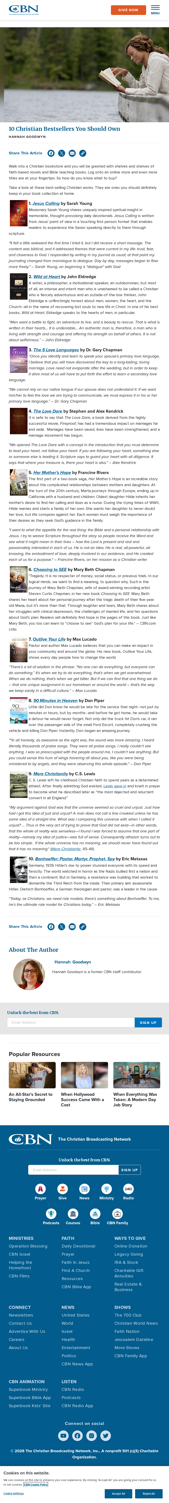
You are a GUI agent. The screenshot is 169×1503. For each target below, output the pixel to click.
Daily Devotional (78, 1246)
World (67, 1323)
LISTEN (69, 1381)
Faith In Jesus (76, 1262)
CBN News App (77, 1364)
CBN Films (19, 1276)
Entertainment (76, 1347)
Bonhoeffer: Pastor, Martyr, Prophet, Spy (75, 858)
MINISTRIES (21, 1238)
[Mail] (72, 153)
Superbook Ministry (28, 1389)
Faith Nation (127, 1331)
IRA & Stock (126, 1262)
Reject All (149, 1494)
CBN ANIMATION (27, 1381)
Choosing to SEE (50, 569)
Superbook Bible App (30, 1397)
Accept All (118, 1494)
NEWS (68, 1307)
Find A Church (76, 1270)
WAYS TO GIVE (130, 1238)
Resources (72, 1278)
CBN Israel (19, 1254)
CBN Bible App (76, 1287)
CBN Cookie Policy (36, 1485)
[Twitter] (61, 153)
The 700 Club (127, 1315)
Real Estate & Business (128, 1287)
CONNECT (20, 1307)
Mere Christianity (50, 773)
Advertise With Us (27, 1331)
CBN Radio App (77, 1405)
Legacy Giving (128, 1254)
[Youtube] (63, 1435)
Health (68, 1339)
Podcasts (71, 1397)
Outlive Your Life (49, 639)
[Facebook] (51, 153)
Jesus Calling (46, 203)
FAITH (68, 1238)
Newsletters (21, 1315)
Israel (67, 1331)
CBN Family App (130, 1356)
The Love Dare (47, 411)
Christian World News (136, 1323)
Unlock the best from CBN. (33, 1012)
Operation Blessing (28, 1246)
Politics (69, 1356)
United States (76, 1315)
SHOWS (122, 1307)
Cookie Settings (14, 1493)
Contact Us (20, 1323)
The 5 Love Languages (56, 350)
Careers (16, 1339)
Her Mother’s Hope (52, 472)
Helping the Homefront (20, 1265)
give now (128, 10)
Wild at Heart (47, 276)
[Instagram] (91, 1435)
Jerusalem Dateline (133, 1339)
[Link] (82, 153)
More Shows (127, 1347)
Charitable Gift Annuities (129, 1273)
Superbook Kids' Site (29, 1405)
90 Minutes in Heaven (55, 700)
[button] (153, 10)
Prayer (68, 1254)
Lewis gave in (114, 786)
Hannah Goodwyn (27, 136)
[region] (84, 1484)
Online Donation (131, 1246)
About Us (18, 1347)
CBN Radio (73, 1389)
